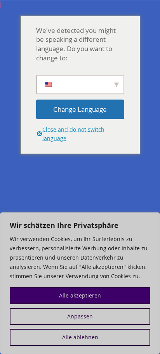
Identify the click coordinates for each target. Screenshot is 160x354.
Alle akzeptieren (80, 295)
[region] (80, 283)
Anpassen (80, 316)
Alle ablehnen (80, 337)
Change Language (80, 108)
